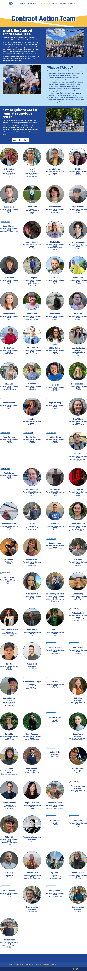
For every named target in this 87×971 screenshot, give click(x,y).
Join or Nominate (19, 140)
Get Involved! (44, 3)
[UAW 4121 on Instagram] (77, 969)
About (22, 3)
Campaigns (62, 3)
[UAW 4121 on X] (73, 969)
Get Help (54, 3)
